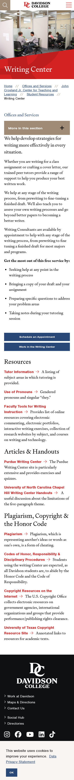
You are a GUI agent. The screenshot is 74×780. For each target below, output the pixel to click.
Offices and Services (37, 86)
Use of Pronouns (18, 392)
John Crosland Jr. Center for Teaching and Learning (36, 90)
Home (8, 86)
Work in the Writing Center (37, 346)
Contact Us (15, 708)
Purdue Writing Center (23, 461)
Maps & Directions (21, 702)
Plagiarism (13, 534)
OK (11, 772)
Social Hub (15, 717)
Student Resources (40, 94)
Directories (15, 723)
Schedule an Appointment (37, 336)
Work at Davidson (20, 696)
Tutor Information (19, 372)
